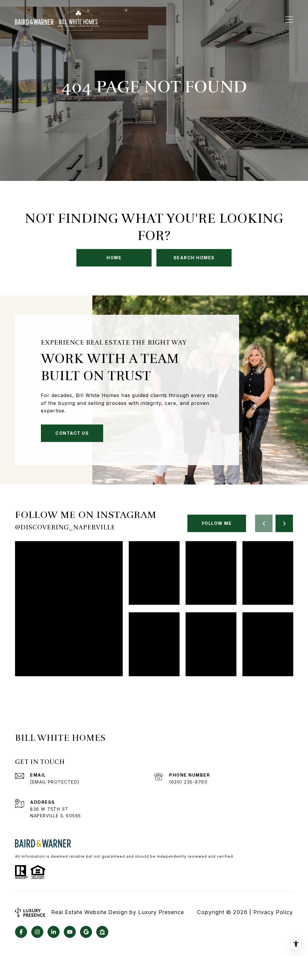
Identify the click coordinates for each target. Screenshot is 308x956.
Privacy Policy (273, 912)
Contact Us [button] (72, 433)
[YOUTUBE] (70, 932)
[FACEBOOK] (21, 932)
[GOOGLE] (86, 932)
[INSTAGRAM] (37, 932)
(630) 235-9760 (188, 781)
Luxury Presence (161, 912)
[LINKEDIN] (54, 932)
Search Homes (194, 257)
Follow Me (217, 523)
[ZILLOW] (102, 932)
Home (114, 257)
